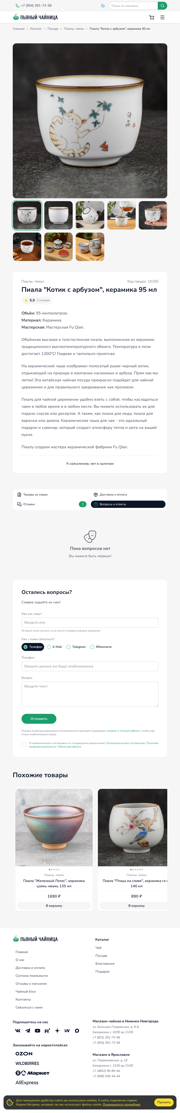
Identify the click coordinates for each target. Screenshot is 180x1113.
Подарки (102, 971)
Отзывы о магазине (31, 983)
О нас (20, 960)
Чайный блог (26, 991)
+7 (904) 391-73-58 (106, 1043)
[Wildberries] (27, 1063)
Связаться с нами (29, 1007)
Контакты (23, 999)
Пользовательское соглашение (125, 743)
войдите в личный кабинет (123, 731)
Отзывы (53, 504)
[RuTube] (47, 1031)
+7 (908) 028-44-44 (106, 1076)
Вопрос (27, 678)
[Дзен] (57, 1031)
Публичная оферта (69, 746)
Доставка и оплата (113, 494)
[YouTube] (37, 1031)
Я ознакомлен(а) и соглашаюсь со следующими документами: (93, 744)
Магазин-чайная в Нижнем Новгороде (125, 1021)
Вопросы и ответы (113, 504)
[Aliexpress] (27, 1083)
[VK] (18, 1031)
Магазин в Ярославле (111, 1054)
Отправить (39, 718)
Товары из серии (35, 494)
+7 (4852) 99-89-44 (106, 1071)
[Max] (77, 1031)
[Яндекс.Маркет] (32, 1073)
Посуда (101, 955)
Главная (22, 952)
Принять (164, 1102)
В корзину (54, 906)
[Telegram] (27, 1031)
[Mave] (67, 1031)
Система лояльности (32, 975)
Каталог (102, 939)
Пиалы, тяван (33, 281)
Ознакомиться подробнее (121, 1104)
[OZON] (24, 1054)
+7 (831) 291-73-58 (106, 1037)
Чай (98, 948)
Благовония (104, 963)
